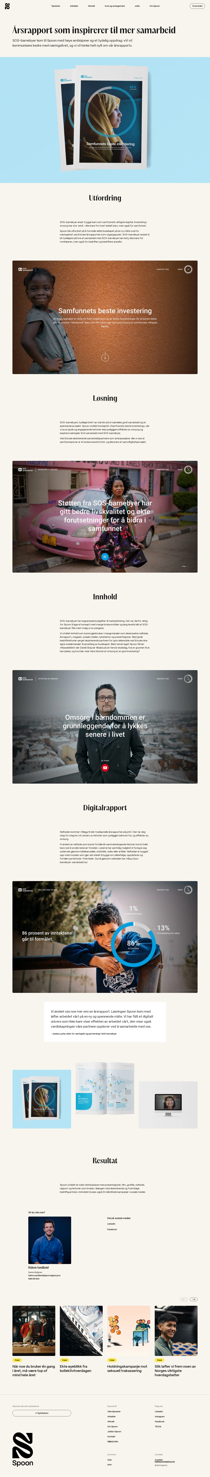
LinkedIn (111, 1224)
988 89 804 (33, 1278)
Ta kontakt (197, 6)
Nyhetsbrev (42, 1413)
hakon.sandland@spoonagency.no (44, 1275)
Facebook (112, 1229)
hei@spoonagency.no (165, 1461)
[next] (194, 1299)
